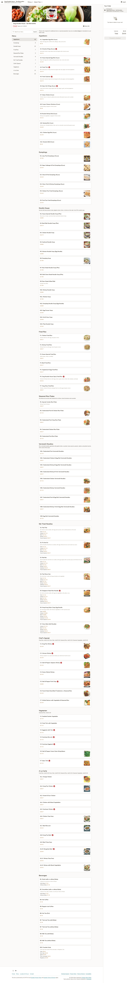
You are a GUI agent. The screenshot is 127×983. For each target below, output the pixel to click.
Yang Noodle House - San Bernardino (14, 1)
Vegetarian (24, 67)
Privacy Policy (73, 974)
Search (35, 32)
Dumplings (24, 43)
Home (13, 974)
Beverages (24, 74)
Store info (86, 26)
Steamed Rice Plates (24, 53)
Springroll (89, 979)
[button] (65, 42)
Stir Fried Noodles (24, 60)
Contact (32, 974)
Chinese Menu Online (86, 977)
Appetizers (24, 39)
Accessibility (88, 974)
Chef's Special (24, 63)
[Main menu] (2, 2)
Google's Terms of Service (49, 977)
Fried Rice (24, 50)
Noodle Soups (24, 46)
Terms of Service (81, 974)
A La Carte (24, 70)
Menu (17, 974)
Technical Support (65, 974)
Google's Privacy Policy (36, 977)
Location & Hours (24, 974)
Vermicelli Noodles (24, 56)
